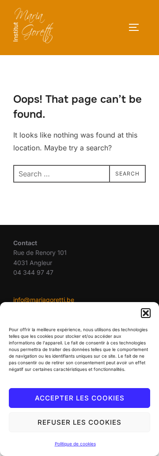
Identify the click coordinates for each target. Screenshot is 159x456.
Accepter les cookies (80, 398)
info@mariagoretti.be (43, 299)
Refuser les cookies (79, 422)
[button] (145, 313)
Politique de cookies (75, 443)
